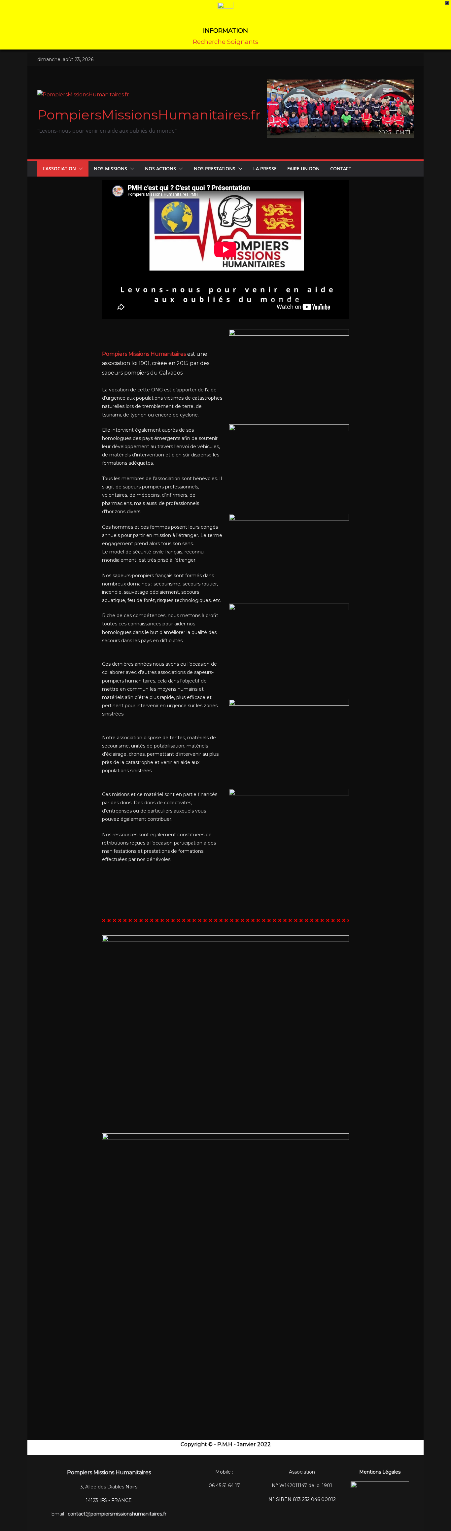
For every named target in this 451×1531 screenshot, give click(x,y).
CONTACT (340, 168)
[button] (79, 168)
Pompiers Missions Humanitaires (144, 354)
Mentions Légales (379, 1472)
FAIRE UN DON (303, 168)
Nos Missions (110, 168)
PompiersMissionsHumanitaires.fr (148, 115)
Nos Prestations (214, 168)
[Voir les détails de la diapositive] (340, 109)
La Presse (265, 168)
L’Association (59, 168)
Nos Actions (160, 168)
